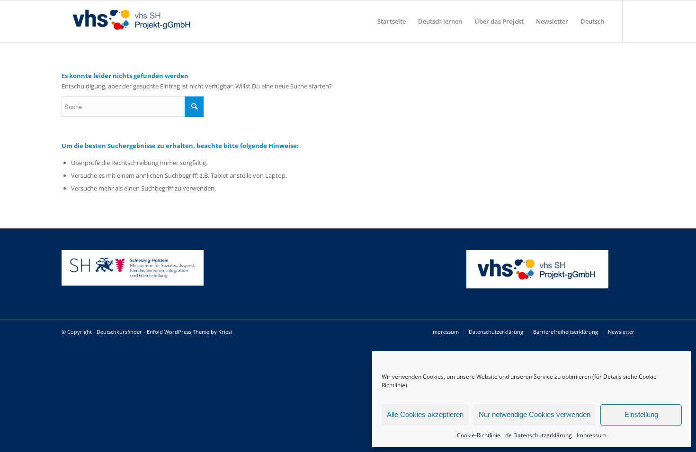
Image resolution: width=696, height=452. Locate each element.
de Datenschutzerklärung (538, 435)
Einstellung (641, 414)
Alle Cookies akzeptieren (425, 414)
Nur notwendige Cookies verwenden (534, 414)
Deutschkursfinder (119, 331)
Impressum (592, 435)
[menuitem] (391, 21)
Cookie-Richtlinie (478, 435)
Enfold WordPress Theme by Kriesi (189, 331)
